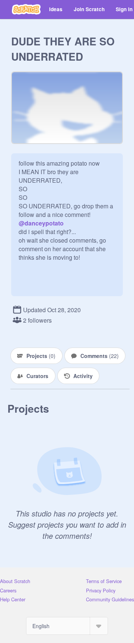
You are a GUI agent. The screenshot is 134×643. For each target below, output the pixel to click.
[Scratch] (26, 9)
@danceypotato (41, 223)
